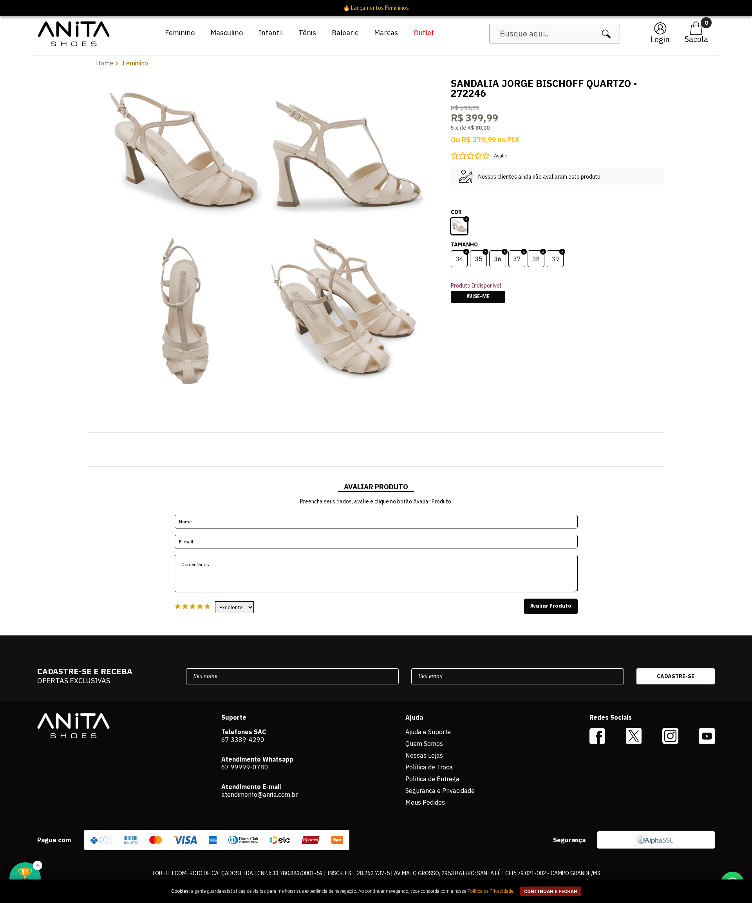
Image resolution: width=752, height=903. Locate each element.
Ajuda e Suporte (428, 732)
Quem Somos (424, 743)
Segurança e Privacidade (440, 790)
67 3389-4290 (242, 740)
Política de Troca (429, 767)
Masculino (226, 32)
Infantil (270, 32)
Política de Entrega (432, 779)
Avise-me (478, 297)
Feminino (180, 32)
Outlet (424, 32)
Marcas (386, 32)
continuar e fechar (550, 891)
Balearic (345, 32)
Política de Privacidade (490, 891)
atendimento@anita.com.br (259, 794)
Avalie (501, 155)
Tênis (307, 32)
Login (660, 39)
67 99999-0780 (244, 767)
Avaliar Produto (550, 606)
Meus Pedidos (425, 802)
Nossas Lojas (424, 755)
